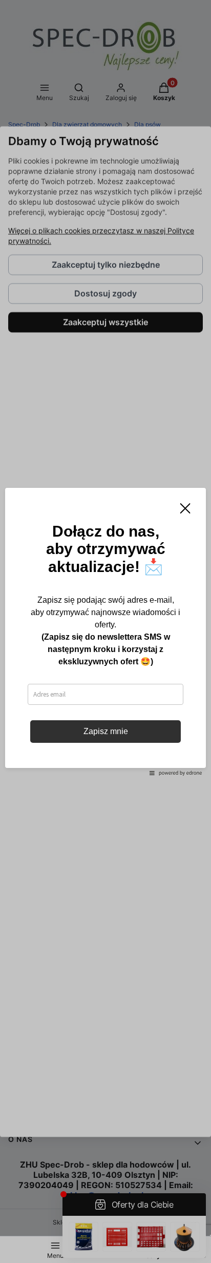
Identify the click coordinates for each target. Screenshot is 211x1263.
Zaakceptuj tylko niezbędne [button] (106, 265)
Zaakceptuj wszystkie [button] (105, 322)
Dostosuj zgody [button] (105, 293)
